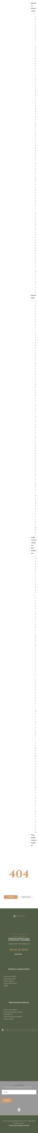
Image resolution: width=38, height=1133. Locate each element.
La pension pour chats (10, 978)
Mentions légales (8, 1019)
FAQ (32, 548)
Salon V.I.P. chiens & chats (35, 169)
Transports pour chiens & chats (35, 703)
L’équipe (6, 985)
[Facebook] (19, 1109)
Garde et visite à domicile (10, 1010)
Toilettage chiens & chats (35, 124)
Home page (11, 897)
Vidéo (33, 537)
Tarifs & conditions (33, 542)
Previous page (26, 897)
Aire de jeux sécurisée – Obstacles (13, 1012)
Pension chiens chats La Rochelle (13, 1016)
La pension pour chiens (35, 35)
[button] (19, 954)
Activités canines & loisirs (35, 79)
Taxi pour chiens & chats (35, 214)
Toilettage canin (8, 1014)
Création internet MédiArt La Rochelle (19, 1125)
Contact (33, 840)
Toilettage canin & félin (35, 516)
